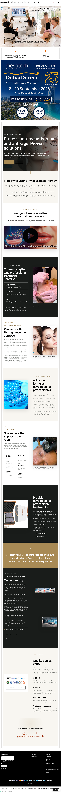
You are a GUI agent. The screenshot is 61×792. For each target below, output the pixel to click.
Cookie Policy (10, 791)
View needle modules (38, 536)
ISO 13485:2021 (21, 687)
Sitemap (47, 772)
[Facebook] (2, 768)
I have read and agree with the (8, 763)
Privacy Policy (5, 763)
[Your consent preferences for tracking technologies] (59, 790)
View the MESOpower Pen (39, 533)
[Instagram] (6, 768)
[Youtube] (8, 768)
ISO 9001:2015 (11, 687)
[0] (38, 2)
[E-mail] (7, 758)
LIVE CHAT (56, 789)
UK (54, 2)
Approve (4, 765)
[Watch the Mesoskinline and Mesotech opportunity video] (30, 237)
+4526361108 (51, 763)
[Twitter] (4, 768)
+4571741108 (52, 762)
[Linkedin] (10, 768)
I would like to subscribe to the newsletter (8, 761)
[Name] (7, 756)
